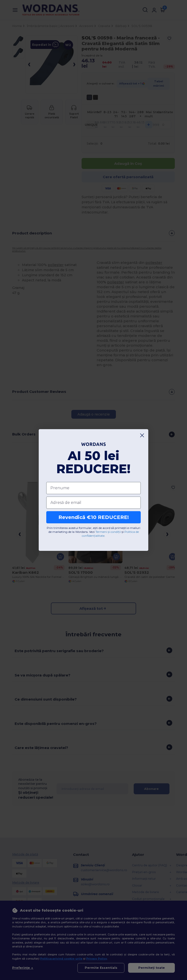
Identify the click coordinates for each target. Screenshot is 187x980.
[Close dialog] (142, 435)
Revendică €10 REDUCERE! (93, 517)
